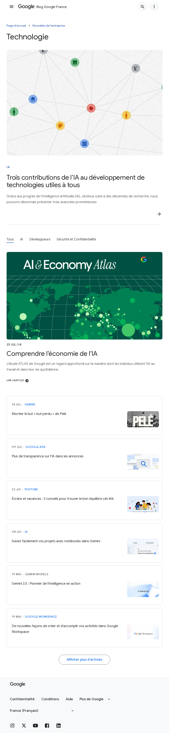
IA (8, 167)
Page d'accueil (16, 25)
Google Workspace (41, 616)
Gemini (30, 404)
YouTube (31, 489)
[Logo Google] (17, 684)
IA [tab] (21, 239)
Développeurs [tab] (39, 239)
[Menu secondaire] (154, 7)
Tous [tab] (10, 239)
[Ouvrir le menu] (11, 7)
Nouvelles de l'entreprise (49, 25)
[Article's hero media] (84, 103)
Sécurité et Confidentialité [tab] (76, 239)
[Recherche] (143, 7)
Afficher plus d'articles (84, 660)
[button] (22, 699)
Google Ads (36, 447)
